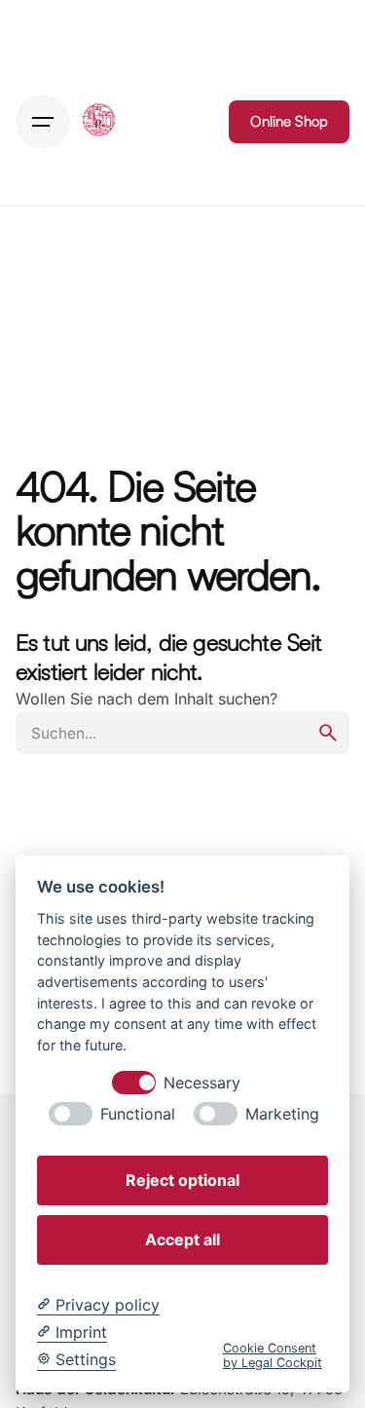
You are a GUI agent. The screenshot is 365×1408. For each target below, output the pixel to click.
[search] (328, 732)
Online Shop (289, 121)
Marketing (282, 1114)
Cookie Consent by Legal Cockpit (272, 1355)
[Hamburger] (43, 122)
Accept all (182, 1239)
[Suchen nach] (182, 732)
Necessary (202, 1083)
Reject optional (182, 1180)
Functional (137, 1114)
